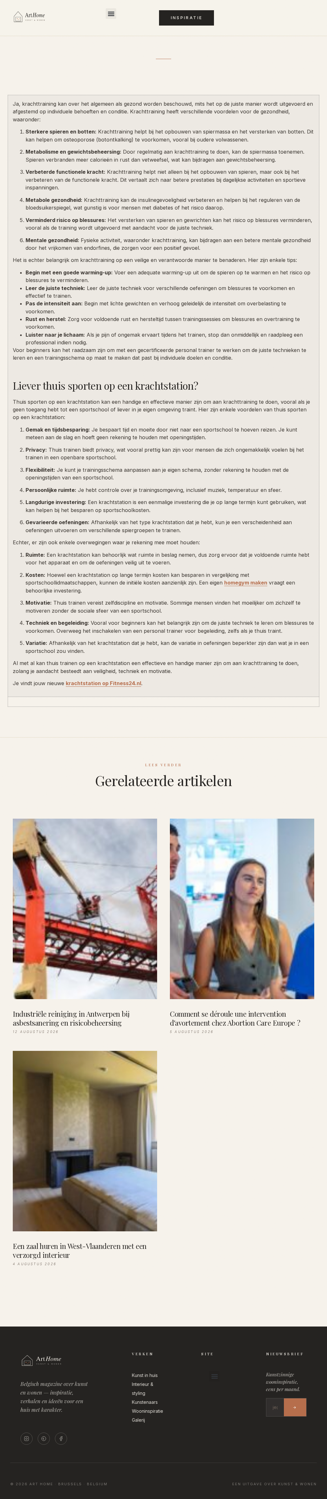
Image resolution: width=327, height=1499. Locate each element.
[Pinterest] (44, 1439)
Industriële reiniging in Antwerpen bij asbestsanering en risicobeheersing (71, 1018)
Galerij (138, 1420)
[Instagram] (26, 1439)
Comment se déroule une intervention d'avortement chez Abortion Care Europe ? (235, 1018)
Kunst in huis (145, 1375)
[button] (111, 13)
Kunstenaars (145, 1402)
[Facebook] (61, 1439)
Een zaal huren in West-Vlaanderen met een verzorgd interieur (80, 1250)
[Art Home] (38, 22)
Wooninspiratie (147, 1411)
